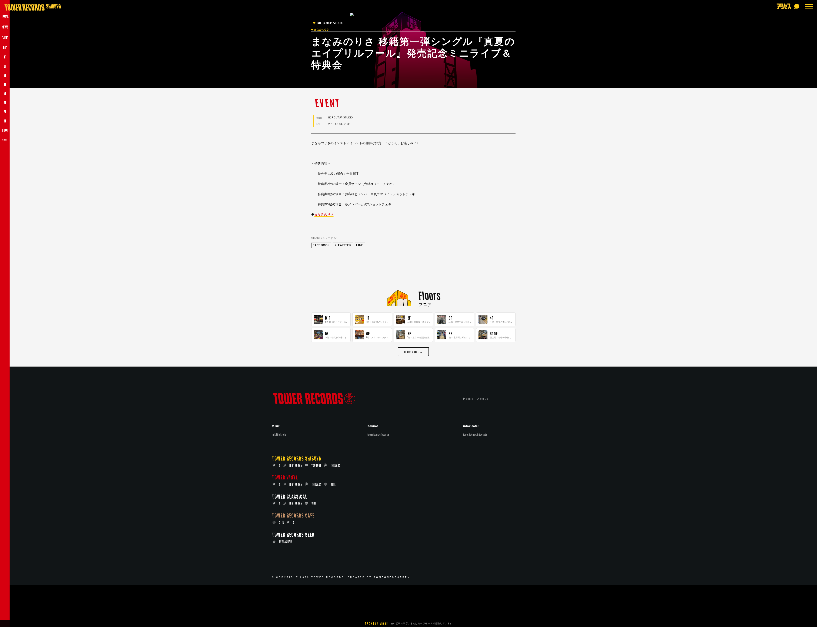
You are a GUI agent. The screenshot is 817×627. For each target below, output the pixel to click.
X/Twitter (342, 245)
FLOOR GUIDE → (413, 351)
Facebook (321, 245)
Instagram (296, 465)
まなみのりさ (324, 214)
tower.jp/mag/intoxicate (475, 434)
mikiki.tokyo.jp (279, 434)
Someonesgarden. (393, 577)
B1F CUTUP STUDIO (330, 23)
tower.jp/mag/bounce (378, 434)
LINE (359, 245)
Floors (429, 295)
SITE (333, 484)
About (483, 399)
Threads (335, 465)
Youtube (316, 465)
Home (468, 399)
